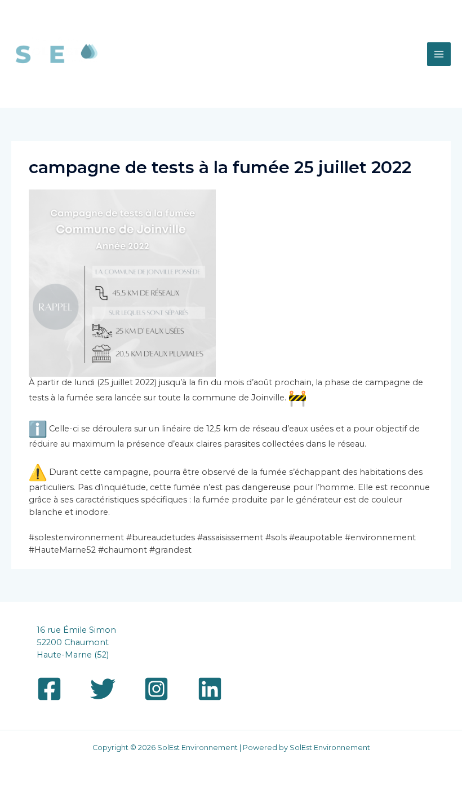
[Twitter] (102, 689)
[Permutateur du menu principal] (439, 54)
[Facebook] (49, 689)
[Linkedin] (210, 689)
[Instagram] (156, 689)
